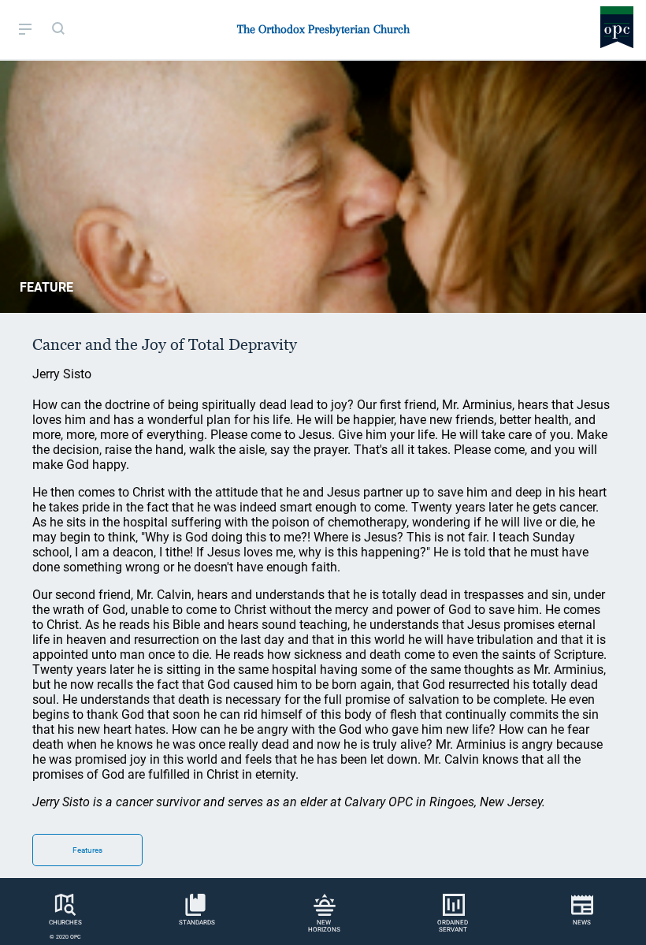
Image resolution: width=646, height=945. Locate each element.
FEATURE (46, 287)
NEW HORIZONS (324, 926)
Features (87, 850)
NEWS (582, 922)
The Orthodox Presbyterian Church (323, 29)
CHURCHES (65, 922)
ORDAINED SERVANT (452, 926)
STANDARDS (197, 922)
